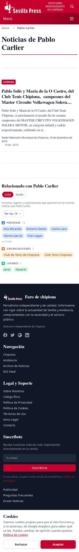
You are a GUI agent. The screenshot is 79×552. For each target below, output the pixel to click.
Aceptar (58, 544)
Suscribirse (39, 468)
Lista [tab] (8, 194)
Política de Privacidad (17, 402)
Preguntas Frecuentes (18, 495)
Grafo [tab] (19, 194)
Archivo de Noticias (16, 366)
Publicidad (10, 489)
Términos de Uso (14, 414)
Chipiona (9, 354)
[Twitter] (13, 335)
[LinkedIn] (27, 335)
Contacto (9, 425)
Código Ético (11, 397)
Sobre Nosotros (13, 391)
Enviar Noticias (13, 501)
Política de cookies (15, 535)
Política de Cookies (15, 408)
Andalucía (10, 360)
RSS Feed (9, 371)
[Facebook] (5, 335)
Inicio (5, 28)
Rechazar (21, 544)
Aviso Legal (10, 419)
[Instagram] (20, 335)
